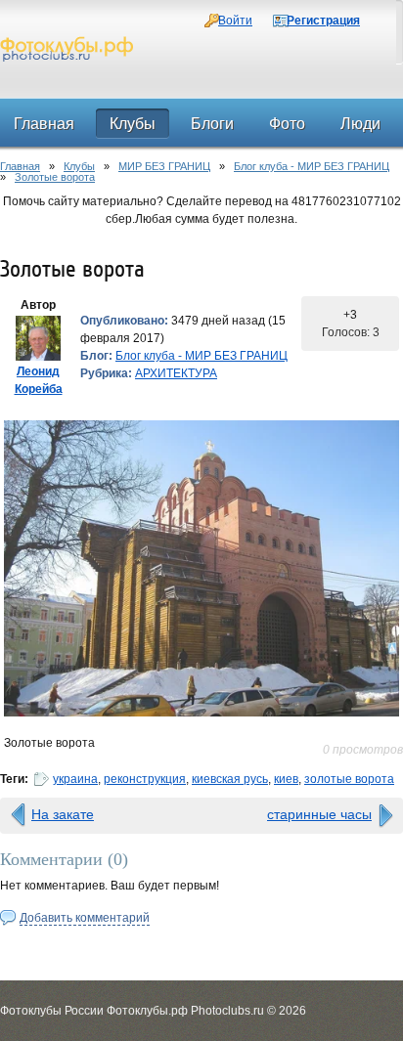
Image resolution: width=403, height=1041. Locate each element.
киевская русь (230, 779)
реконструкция (145, 779)
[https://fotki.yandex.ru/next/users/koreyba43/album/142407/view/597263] (201, 568)
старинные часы (319, 814)
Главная (20, 166)
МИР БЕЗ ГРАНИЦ (164, 166)
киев (286, 779)
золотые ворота (349, 779)
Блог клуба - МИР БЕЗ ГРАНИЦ (311, 166)
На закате (62, 814)
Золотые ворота (55, 177)
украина (75, 779)
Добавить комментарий (85, 918)
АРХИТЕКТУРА (176, 373)
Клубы (79, 166)
